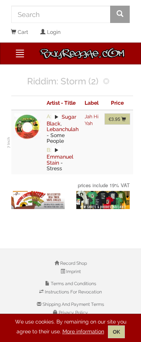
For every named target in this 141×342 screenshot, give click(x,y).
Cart (22, 32)
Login (53, 32)
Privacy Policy (73, 312)
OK (116, 332)
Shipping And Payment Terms (72, 304)
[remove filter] (106, 82)
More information (83, 331)
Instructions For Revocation (73, 292)
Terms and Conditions (73, 283)
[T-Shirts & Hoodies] (103, 200)
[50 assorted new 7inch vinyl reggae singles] (38, 200)
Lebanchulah (63, 129)
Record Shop (73, 263)
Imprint (73, 271)
